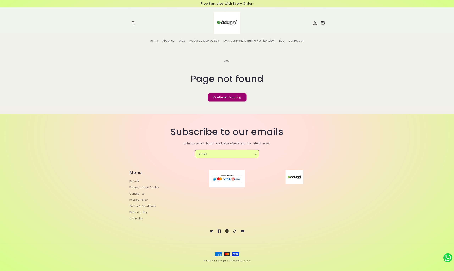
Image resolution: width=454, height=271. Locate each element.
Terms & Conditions (142, 206)
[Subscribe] (255, 154)
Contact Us (137, 193)
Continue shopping (227, 97)
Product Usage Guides (144, 187)
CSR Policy (136, 218)
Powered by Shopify (240, 260)
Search (134, 181)
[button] (133, 23)
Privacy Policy (138, 200)
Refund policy (138, 212)
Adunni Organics (221, 260)
